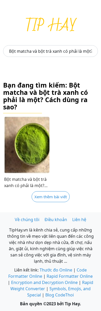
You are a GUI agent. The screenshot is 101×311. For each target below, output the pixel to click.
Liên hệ (79, 219)
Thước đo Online (56, 270)
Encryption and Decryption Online (44, 282)
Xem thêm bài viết (50, 196)
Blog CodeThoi (59, 295)
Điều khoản (56, 219)
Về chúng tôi (27, 219)
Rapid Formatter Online (70, 276)
